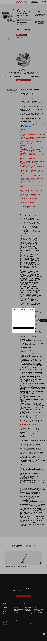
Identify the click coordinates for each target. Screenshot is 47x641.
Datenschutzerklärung (17, 321)
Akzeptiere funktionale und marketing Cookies (22, 328)
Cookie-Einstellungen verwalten (19, 331)
